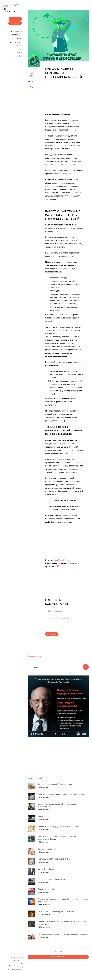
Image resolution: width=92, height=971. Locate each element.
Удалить (41, 816)
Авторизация (15, 23)
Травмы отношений (46, 889)
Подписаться (58, 957)
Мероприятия (16, 42)
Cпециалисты (16, 31)
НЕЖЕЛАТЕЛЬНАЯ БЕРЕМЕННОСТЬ (54, 859)
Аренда (19, 49)
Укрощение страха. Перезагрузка (51, 879)
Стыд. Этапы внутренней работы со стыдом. (56, 912)
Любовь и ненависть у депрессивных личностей (58, 827)
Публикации (17, 35)
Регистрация (15, 19)
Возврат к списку (35, 656)
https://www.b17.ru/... (62, 560)
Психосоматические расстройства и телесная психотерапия (63, 934)
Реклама (18, 53)
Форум (19, 46)
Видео (19, 38)
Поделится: (29, 84)
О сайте (18, 56)
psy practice (12, 8)
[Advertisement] (64, 97)
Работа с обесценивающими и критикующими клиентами (61, 794)
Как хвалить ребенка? (47, 849)
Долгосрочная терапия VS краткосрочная (55, 784)
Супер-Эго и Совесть (46, 869)
